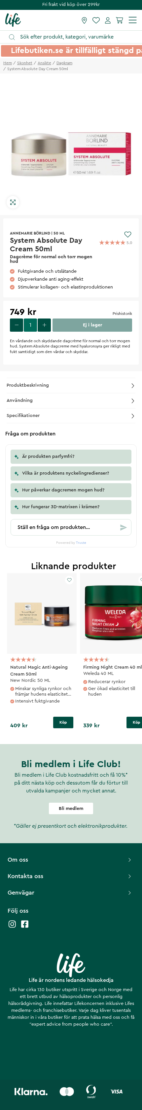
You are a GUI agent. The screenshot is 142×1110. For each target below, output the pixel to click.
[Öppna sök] (74, 37)
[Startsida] (13, 19)
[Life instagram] (12, 927)
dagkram (64, 63)
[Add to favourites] (128, 234)
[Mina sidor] (108, 20)
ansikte (44, 63)
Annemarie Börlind (30, 233)
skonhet (24, 63)
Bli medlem (71, 808)
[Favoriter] (96, 20)
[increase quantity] (44, 325)
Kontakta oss (25, 876)
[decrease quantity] (16, 325)
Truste (81, 542)
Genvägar (21, 893)
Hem (7, 63)
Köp (63, 722)
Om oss (18, 860)
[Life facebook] (24, 927)
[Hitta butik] (84, 20)
